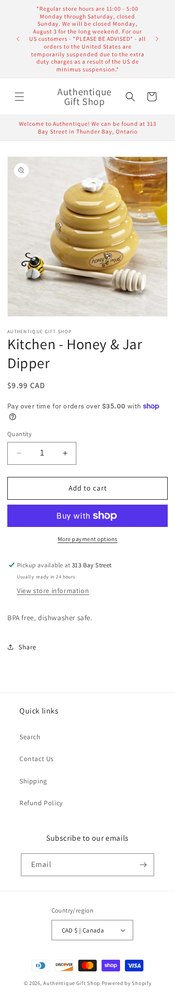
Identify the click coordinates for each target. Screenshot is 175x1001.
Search (30, 736)
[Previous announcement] (18, 39)
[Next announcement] (157, 39)
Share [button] (27, 647)
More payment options (88, 539)
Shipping (33, 781)
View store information (53, 590)
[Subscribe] (143, 864)
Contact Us (36, 758)
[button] (19, 96)
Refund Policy (41, 802)
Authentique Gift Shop (71, 983)
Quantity (19, 434)
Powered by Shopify (127, 983)
